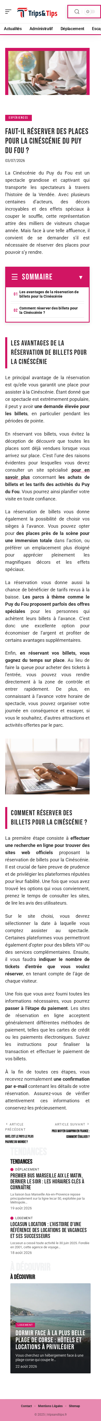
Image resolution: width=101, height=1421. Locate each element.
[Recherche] (77, 12)
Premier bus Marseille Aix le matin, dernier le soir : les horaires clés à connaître (47, 1181)
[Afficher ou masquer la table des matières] (68, 277)
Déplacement (27, 1169)
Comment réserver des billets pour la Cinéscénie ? (48, 310)
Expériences (18, 118)
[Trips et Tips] (37, 11)
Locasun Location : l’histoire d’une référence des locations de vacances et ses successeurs (48, 1230)
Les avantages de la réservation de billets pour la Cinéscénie (49, 294)
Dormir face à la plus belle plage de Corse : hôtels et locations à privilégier (50, 1340)
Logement (24, 1218)
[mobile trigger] (9, 11)
